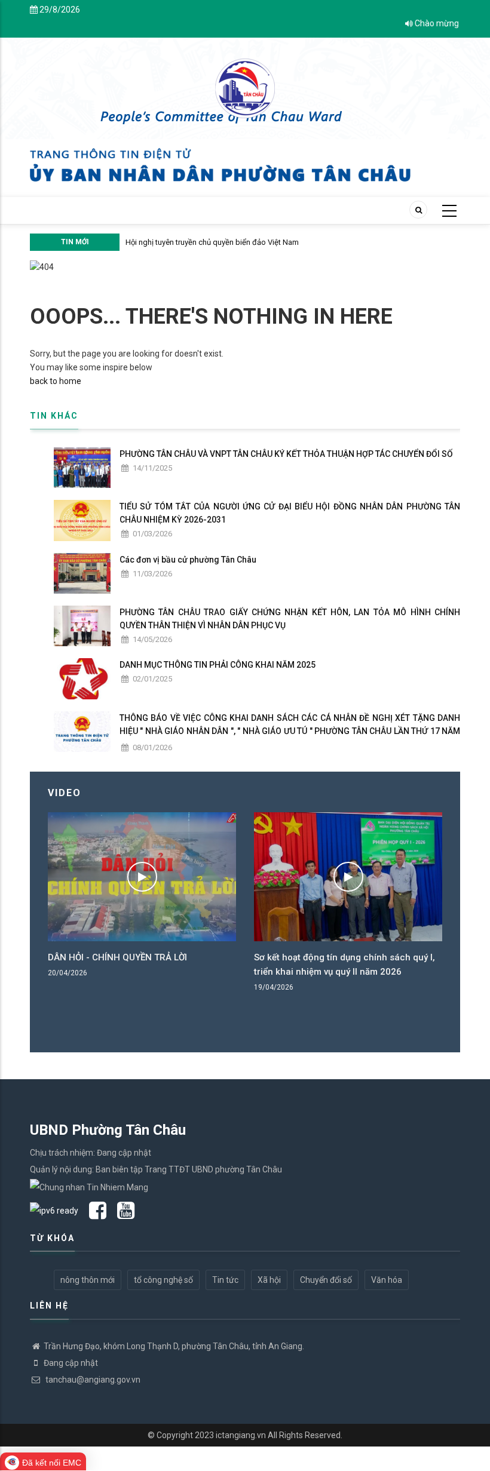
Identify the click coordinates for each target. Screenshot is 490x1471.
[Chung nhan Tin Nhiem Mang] (89, 1186)
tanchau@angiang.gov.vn (92, 1379)
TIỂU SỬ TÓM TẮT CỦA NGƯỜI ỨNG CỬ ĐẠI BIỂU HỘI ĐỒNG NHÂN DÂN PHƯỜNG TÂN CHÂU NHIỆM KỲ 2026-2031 (290, 513)
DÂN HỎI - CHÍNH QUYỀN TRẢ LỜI (117, 957)
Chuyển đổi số (326, 1280)
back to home (55, 381)
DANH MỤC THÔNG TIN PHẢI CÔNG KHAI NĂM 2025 (218, 665)
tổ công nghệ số (163, 1280)
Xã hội (269, 1280)
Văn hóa (386, 1280)
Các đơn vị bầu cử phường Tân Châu (188, 559)
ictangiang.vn (241, 1435)
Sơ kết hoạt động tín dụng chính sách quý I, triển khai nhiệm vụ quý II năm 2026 (344, 964)
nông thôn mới (87, 1280)
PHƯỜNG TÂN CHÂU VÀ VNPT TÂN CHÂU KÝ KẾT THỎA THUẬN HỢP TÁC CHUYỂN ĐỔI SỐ (286, 454)
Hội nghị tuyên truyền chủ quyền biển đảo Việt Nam (212, 242)
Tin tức (225, 1280)
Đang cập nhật (71, 1363)
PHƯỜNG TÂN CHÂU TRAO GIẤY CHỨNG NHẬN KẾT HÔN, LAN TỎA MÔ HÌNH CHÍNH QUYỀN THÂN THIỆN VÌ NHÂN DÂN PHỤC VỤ (290, 618)
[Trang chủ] (245, 82)
